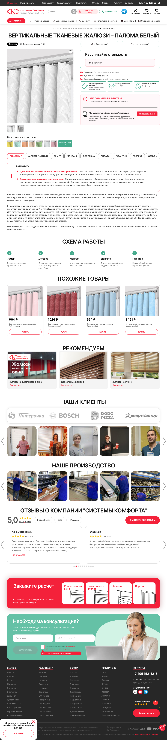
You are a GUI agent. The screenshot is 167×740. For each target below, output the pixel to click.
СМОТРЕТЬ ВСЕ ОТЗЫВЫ (142, 520)
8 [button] (89, 566)
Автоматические (15, 715)
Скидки (105, 3)
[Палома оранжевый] (25, 143)
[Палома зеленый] (17, 143)
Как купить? (107, 707)
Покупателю (82, 3)
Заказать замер (89, 11)
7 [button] (86, 566)
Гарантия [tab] (121, 156)
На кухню (11, 684)
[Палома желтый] (10, 143)
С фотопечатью (46, 715)
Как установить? (142, 44)
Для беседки (44, 703)
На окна (42, 672)
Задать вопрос (146, 713)
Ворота (74, 668)
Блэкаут (86, 21)
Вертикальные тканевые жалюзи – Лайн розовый (23, 325)
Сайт (60, 520)
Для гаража (44, 696)
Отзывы (95, 3)
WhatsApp (74, 520)
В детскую (12, 692)
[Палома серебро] (47, 143)
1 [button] (74, 566)
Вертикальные (13, 703)
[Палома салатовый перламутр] (39, 143)
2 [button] (76, 566)
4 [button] (80, 566)
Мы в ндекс (25, 522)
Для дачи (43, 676)
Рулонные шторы (41, 21)
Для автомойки (77, 711)
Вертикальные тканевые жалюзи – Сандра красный (62, 325)
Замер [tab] (57, 156)
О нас (104, 672)
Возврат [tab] (137, 156)
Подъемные (75, 699)
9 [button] (91, 566)
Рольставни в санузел (107, 21)
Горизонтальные (14, 711)
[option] (40, 86)
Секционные (76, 703)
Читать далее (18, 555)
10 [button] (93, 566)
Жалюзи (12, 668)
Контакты (128, 3)
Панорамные (76, 707)
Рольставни (46, 668)
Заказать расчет (63, 3)
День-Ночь (129, 21)
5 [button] (82, 566)
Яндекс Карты (43, 520)
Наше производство (111, 715)
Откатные (74, 680)
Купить (25, 331)
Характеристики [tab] (38, 156)
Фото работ (46, 3)
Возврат (105, 692)
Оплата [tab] (105, 156)
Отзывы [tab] (152, 156)
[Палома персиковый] (32, 143)
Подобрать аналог (147, 114)
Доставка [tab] (89, 156)
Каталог (17, 21)
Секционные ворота (150, 21)
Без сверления (14, 707)
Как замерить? (102, 44)
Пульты (73, 672)
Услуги (117, 3)
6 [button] (84, 566)
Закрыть (19, 733)
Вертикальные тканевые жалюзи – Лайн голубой (101, 325)
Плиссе (10, 672)
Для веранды (45, 707)
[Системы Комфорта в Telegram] (145, 692)
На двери (43, 680)
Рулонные (11, 688)
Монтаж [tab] (72, 156)
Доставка (106, 695)
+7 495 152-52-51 (146, 674)
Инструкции (107, 711)
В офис (10, 680)
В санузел (43, 684)
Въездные (74, 688)
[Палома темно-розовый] (54, 143)
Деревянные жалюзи (65, 21)
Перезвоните (111, 11)
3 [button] (78, 566)
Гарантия (106, 699)
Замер (105, 676)
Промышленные (77, 715)
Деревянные (13, 699)
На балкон (43, 688)
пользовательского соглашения (146, 734)
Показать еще (65, 144)
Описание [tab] (16, 156)
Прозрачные (44, 699)
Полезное (106, 703)
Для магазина (45, 711)
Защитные (43, 692)
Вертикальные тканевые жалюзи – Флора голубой (140, 325)
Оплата (105, 684)
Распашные (75, 696)
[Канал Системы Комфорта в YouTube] (140, 692)
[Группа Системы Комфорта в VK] (135, 692)
